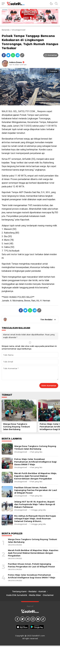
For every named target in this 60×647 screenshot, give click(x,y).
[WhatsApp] (13, 55)
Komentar (52, 55)
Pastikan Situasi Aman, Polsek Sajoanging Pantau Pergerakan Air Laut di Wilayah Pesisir (35, 490)
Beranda (5, 30)
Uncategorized (18, 30)
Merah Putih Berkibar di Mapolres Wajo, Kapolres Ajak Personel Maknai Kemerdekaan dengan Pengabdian (35, 476)
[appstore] (22, 627)
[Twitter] (8, 55)
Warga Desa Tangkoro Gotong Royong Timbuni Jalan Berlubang (16, 427)
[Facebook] (4, 55)
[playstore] (37, 627)
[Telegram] (17, 55)
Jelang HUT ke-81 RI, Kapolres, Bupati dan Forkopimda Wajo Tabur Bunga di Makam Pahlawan (34, 504)
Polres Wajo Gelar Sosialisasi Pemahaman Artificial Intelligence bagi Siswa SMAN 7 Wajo (35, 462)
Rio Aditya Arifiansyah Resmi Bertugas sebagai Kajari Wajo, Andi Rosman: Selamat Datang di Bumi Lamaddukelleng (35, 520)
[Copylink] (22, 55)
